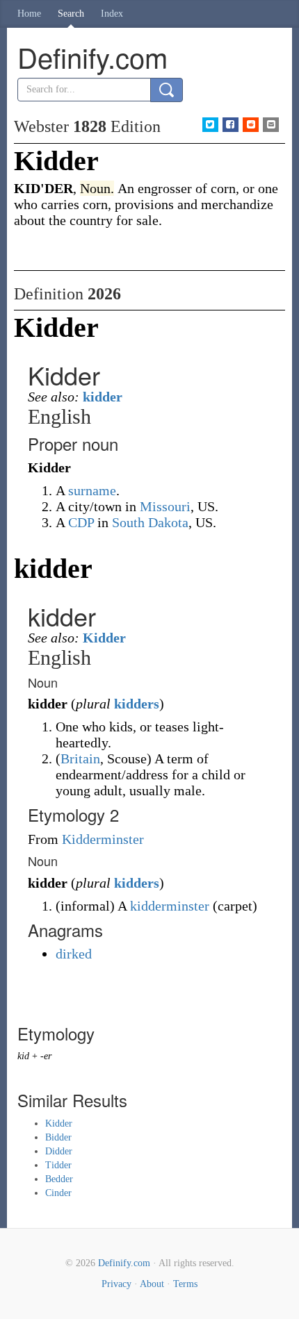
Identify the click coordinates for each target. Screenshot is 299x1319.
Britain (80, 758)
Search (71, 13)
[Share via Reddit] (250, 125)
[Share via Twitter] (210, 125)
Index (112, 13)
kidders (136, 703)
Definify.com (124, 1263)
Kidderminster (103, 839)
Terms (185, 1284)
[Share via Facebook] (230, 125)
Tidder (58, 1165)
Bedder (59, 1179)
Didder (58, 1151)
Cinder (58, 1193)
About (152, 1284)
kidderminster (169, 905)
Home (29, 13)
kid (23, 1056)
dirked (74, 953)
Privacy (116, 1284)
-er (45, 1056)
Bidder (58, 1137)
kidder (102, 396)
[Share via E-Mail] (271, 125)
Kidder (104, 637)
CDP (81, 522)
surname (92, 490)
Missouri (165, 506)
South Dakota (150, 522)
